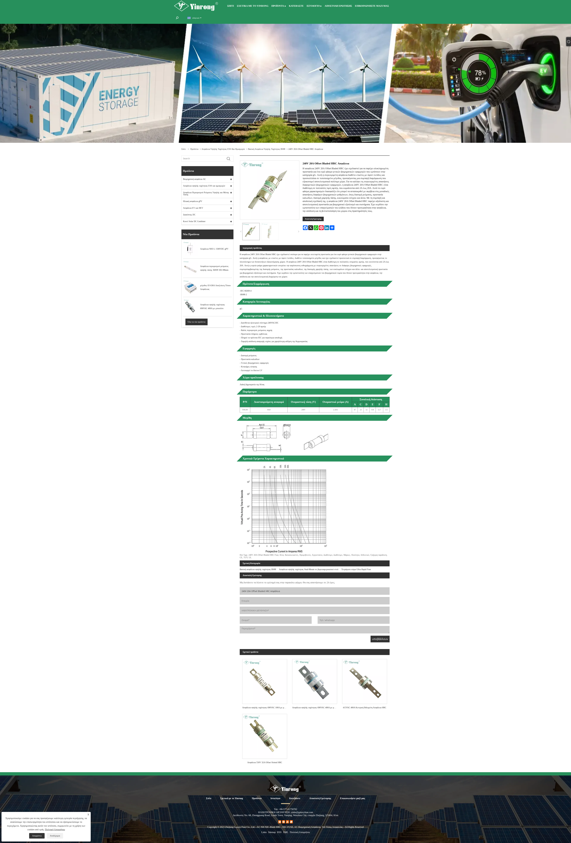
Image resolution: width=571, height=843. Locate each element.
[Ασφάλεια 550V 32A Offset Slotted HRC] (265, 735)
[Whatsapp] (291, 821)
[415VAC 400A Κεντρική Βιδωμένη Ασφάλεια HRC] (365, 680)
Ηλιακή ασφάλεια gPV (192, 201)
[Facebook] (279, 821)
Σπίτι (208, 798)
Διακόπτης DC (189, 215)
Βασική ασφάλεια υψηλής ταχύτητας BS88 (266, 149)
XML (285, 832)
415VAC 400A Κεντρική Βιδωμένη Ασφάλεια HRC (364, 707)
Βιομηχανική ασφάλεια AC (194, 179)
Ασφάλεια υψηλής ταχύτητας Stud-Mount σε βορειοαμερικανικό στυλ (308, 569)
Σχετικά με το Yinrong (231, 798)
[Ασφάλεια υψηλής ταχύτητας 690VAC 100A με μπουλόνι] (265, 680)
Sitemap (272, 832)
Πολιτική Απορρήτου (300, 832)
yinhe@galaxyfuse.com (302, 812)
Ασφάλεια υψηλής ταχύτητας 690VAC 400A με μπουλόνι (316, 707)
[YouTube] (287, 821)
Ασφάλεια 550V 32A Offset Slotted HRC (264, 762)
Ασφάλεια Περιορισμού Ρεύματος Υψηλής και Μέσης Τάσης (206, 193)
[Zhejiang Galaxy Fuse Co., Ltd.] (196, 6)
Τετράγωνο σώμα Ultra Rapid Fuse (356, 569)
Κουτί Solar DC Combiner (194, 221)
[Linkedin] (283, 821)
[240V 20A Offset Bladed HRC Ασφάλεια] (251, 231)
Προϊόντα (194, 149)
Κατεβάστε (294, 798)
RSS (279, 832)
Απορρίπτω (37, 836)
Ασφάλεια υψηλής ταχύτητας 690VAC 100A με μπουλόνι (266, 707)
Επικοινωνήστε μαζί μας (352, 798)
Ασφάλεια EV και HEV (193, 208)
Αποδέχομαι (55, 836)
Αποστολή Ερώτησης (313, 219)
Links (264, 832)
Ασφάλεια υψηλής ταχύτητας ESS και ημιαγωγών (223, 149)
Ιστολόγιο (275, 798)
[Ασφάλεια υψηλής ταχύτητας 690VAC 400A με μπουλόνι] (315, 680)
